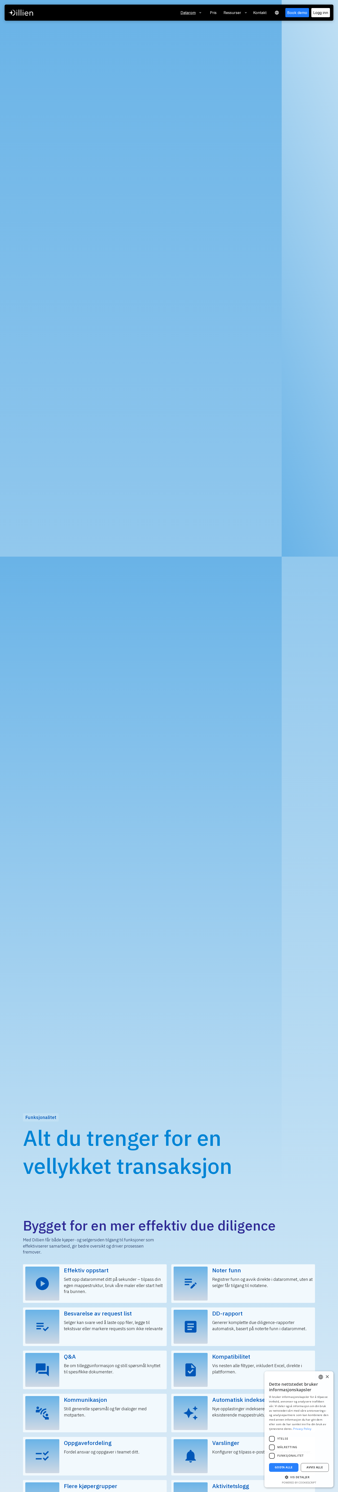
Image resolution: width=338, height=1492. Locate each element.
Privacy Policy (302, 1429)
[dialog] (298, 1429)
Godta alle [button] (284, 1467)
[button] (276, 12)
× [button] (327, 1377)
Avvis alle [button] (314, 1467)
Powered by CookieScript (299, 1482)
